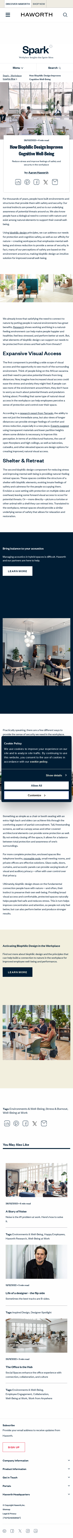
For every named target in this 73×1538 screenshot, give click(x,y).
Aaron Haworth (38, 172)
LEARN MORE (17, 972)
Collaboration (40, 1394)
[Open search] (65, 14)
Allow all (36, 785)
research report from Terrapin (36, 413)
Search (53, 68)
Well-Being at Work (15, 1112)
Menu (17, 68)
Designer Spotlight (41, 1312)
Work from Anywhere (40, 1398)
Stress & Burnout (57, 1109)
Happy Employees (54, 1234)
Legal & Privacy (9, 1513)
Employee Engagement (19, 1394)
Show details (54, 775)
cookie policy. (39, 761)
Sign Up (14, 1447)
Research (18, 327)
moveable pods (32, 858)
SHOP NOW (39, 3)
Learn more (17, 571)
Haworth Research (16, 1238)
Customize (34, 795)
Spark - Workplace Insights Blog (12, 77)
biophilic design (18, 232)
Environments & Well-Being (27, 1109)
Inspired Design (21, 1312)
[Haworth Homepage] (36, 15)
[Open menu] (8, 15)
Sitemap (6, 1509)
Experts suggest (60, 425)
